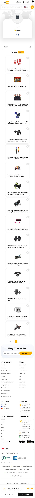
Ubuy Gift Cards (22, 387)
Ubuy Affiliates (22, 385)
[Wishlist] (27, 58)
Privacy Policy (24, 483)
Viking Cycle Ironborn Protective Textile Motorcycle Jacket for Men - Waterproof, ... (18, 105)
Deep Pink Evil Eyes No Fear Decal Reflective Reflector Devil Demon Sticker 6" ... (18, 229)
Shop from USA (6, 466)
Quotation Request (5, 370)
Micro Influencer (5, 387)
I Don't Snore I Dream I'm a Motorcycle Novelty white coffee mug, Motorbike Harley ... (17, 318)
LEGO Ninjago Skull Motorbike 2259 (17, 86)
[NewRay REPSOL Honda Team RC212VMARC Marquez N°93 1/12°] (17, 167)
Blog (20, 376)
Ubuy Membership (5, 390)
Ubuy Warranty (4, 393)
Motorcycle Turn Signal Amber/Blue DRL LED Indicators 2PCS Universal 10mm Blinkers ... (18, 159)
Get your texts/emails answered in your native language (27, 426)
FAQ (20, 379)
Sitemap (3, 376)
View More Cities (5, 442)
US (27, 7)
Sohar (2, 424)
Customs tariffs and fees (7, 382)
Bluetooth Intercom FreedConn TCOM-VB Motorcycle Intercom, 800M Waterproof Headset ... (18, 212)
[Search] (32, 7)
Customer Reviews (23, 370)
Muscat (3, 419)
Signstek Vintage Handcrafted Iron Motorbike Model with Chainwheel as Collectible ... (17, 335)
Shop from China (11, 472)
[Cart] (32, 2)
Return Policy (22, 373)
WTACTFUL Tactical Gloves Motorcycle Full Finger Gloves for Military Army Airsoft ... (17, 247)
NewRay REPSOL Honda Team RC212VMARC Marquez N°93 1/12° (16, 175)
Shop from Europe (17, 476)
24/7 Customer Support (26, 421)
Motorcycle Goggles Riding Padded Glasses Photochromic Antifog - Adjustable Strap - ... (16, 282)
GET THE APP (26, 494)
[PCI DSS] (5, 458)
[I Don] (17, 309)
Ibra (2, 439)
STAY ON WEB (9, 494)
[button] (28, 2)
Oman (6, 448)
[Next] (25, 341)
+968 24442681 (25, 433)
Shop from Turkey (22, 472)
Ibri (2, 433)
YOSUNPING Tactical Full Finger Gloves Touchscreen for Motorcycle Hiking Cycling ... (17, 141)
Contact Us (3, 368)
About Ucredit (22, 382)
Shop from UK (16, 466)
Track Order (4, 379)
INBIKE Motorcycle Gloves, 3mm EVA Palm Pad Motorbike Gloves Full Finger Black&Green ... (18, 194)
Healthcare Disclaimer (6, 396)
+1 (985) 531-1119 (25, 437)
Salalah (3, 422)
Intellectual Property (6, 373)
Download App (22, 365)
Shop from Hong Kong (11, 469)
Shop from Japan (27, 466)
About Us (3, 365)
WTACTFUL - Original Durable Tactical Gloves (17, 299)
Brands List (21, 368)
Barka (2, 430)
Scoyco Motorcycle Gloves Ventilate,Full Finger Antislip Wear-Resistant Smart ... (18, 122)
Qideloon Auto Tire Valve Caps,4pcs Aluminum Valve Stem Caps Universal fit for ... (18, 70)
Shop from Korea (24, 469)
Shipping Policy (5, 385)
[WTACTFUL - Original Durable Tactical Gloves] (17, 291)
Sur (2, 436)
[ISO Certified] (18, 458)
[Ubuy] (7, 2)
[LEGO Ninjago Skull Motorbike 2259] (17, 79)
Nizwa (2, 427)
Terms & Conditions (12, 483)
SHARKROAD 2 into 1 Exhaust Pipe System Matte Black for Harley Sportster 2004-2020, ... (18, 265)
